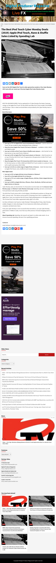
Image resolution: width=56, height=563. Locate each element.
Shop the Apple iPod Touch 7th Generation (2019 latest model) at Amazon (26, 161)
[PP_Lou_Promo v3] (28, 128)
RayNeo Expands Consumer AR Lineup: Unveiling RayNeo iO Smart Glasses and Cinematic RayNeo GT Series (27, 385)
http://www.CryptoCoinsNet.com (9, 481)
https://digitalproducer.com (8, 468)
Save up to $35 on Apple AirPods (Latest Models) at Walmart (22, 174)
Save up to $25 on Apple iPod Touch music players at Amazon (22, 155)
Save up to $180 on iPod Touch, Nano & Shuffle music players (22, 151)
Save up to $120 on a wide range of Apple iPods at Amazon (22, 167)
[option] (28, 433)
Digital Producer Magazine (27, 5)
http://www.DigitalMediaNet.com (9, 473)
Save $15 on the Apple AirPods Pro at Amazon (18, 176)
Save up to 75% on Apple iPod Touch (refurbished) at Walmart (23, 143)
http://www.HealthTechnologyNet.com (11, 477)
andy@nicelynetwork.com (18, 225)
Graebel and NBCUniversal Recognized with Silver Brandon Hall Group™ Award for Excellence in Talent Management (27, 396)
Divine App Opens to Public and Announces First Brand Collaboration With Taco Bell (24, 404)
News (4, 438)
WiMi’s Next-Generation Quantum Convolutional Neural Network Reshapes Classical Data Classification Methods (25, 380)
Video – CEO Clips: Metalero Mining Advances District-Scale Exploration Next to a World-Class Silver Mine (28, 373)
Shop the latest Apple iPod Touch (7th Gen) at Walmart (21, 147)
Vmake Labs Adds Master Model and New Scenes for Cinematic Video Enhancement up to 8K (26, 388)
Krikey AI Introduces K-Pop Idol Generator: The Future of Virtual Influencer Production (25, 377)
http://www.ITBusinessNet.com (9, 464)
